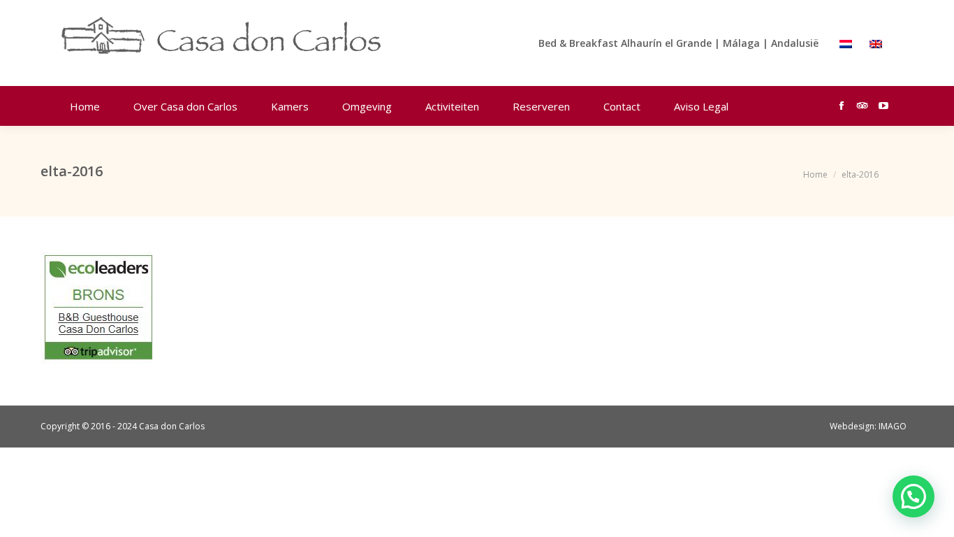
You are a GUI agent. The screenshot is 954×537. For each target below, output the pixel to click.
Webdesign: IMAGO (868, 426)
